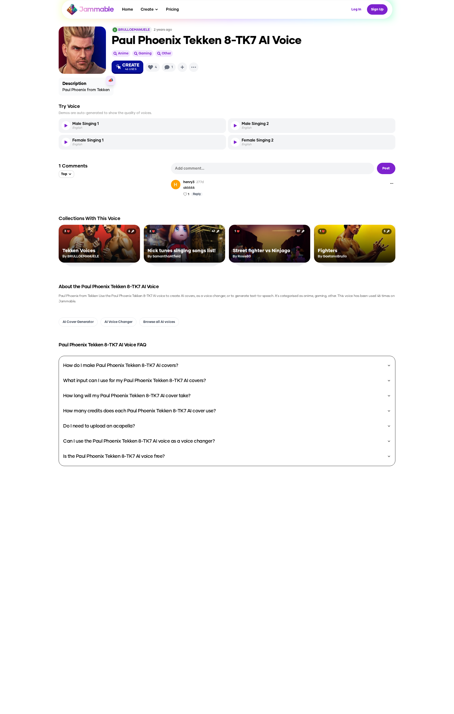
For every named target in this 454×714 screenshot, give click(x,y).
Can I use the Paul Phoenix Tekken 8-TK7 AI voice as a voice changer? (139, 441)
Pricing (172, 9)
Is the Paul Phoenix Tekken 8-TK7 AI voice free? (114, 456)
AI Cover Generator (78, 322)
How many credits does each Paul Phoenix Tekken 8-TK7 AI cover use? (139, 411)
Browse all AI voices (159, 322)
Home (127, 9)
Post (386, 168)
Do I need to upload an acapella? (99, 426)
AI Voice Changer (118, 322)
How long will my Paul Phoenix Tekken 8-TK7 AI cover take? (127, 395)
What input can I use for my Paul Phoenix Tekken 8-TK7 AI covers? (134, 380)
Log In (356, 9)
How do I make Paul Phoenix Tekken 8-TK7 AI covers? (120, 365)
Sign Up (377, 9)
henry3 (188, 182)
